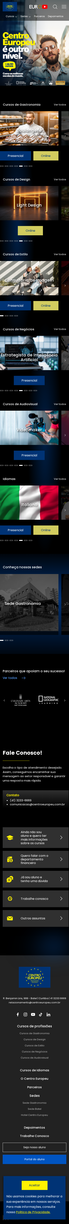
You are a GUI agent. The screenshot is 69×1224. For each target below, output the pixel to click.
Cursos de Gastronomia (34, 1033)
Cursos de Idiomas (34, 1070)
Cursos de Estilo (34, 1045)
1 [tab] (1, 166)
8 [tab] (35, 390)
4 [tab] (16, 166)
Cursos (10, 16)
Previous (4, 700)
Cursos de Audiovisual (34, 1058)
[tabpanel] (30, 135)
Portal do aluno (35, 1159)
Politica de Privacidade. (33, 1212)
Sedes (24, 16)
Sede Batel (34, 1109)
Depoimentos (55, 16)
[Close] (35, 1185)
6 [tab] (25, 166)
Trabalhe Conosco (34, 1136)
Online (46, 156)
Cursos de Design (35, 1039)
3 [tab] (11, 166)
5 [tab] (21, 166)
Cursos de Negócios (34, 1051)
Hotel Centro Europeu (34, 1115)
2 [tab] (6, 166)
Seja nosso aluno (34, 1147)
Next (65, 135)
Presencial (15, 156)
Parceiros (39, 16)
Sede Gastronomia (34, 1103)
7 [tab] (30, 166)
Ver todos (60, 104)
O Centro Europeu (34, 1078)
